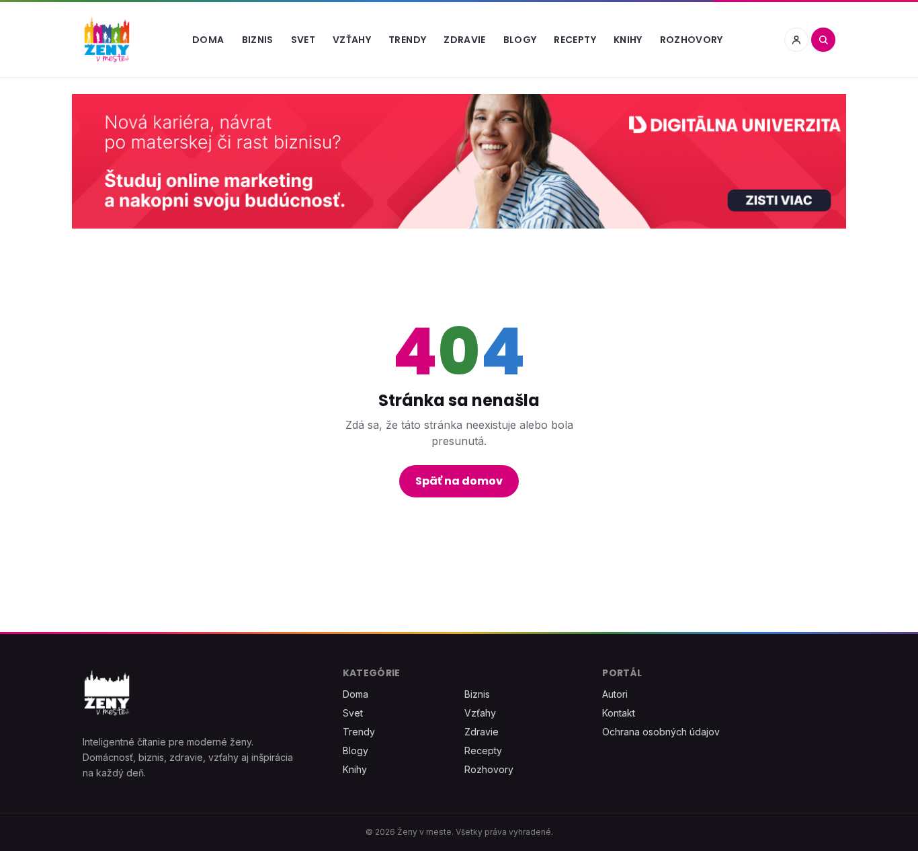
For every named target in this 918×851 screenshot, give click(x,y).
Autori (615, 694)
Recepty (574, 39)
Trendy (407, 39)
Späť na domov (459, 481)
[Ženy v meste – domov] (107, 40)
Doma (208, 39)
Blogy (520, 39)
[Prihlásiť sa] (796, 40)
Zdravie (464, 39)
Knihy (628, 39)
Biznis (258, 39)
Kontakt (618, 713)
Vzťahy (352, 39)
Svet (303, 39)
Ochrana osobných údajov (661, 731)
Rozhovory (691, 39)
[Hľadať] (823, 40)
